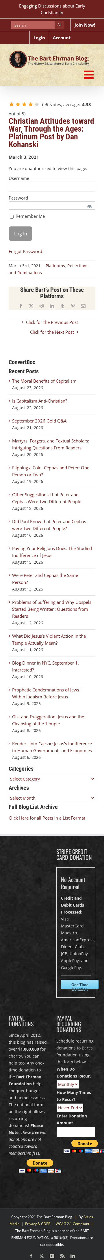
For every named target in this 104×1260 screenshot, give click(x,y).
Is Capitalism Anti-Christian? (39, 401)
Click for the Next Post (52, 332)
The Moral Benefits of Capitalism (44, 381)
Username (19, 178)
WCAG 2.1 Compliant (72, 1223)
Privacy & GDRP (37, 1223)
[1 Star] (11, 104)
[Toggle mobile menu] (89, 74)
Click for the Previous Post (52, 322)
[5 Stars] (37, 104)
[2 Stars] (18, 104)
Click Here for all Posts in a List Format (47, 818)
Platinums (55, 265)
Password (18, 198)
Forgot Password (25, 251)
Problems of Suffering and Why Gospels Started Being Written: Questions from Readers (51, 609)
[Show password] (89, 206)
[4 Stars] (31, 104)
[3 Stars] (24, 104)
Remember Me (29, 216)
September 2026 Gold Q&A (39, 421)
